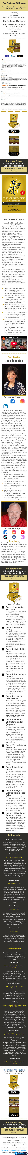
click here (24, 109)
